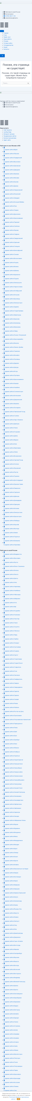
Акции (5, 47)
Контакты (6, 49)
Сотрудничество (8, 45)
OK (18, 1099)
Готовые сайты (8, 43)
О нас (5, 35)
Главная (6, 33)
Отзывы (6, 41)
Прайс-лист (7, 37)
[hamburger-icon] (2, 31)
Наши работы (8, 39)
